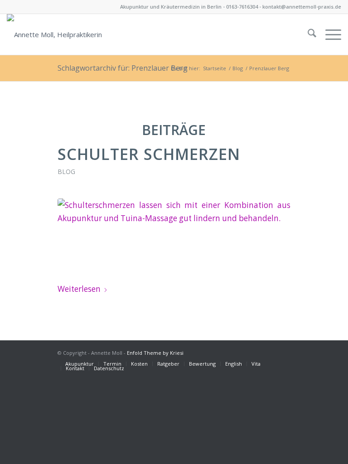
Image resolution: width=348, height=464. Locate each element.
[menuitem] (307, 34)
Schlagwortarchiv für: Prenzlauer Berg (123, 68)
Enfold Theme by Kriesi (155, 352)
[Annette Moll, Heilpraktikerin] (54, 34)
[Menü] (328, 34)
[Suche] (307, 34)
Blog (66, 171)
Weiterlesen (79, 289)
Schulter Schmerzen (149, 153)
